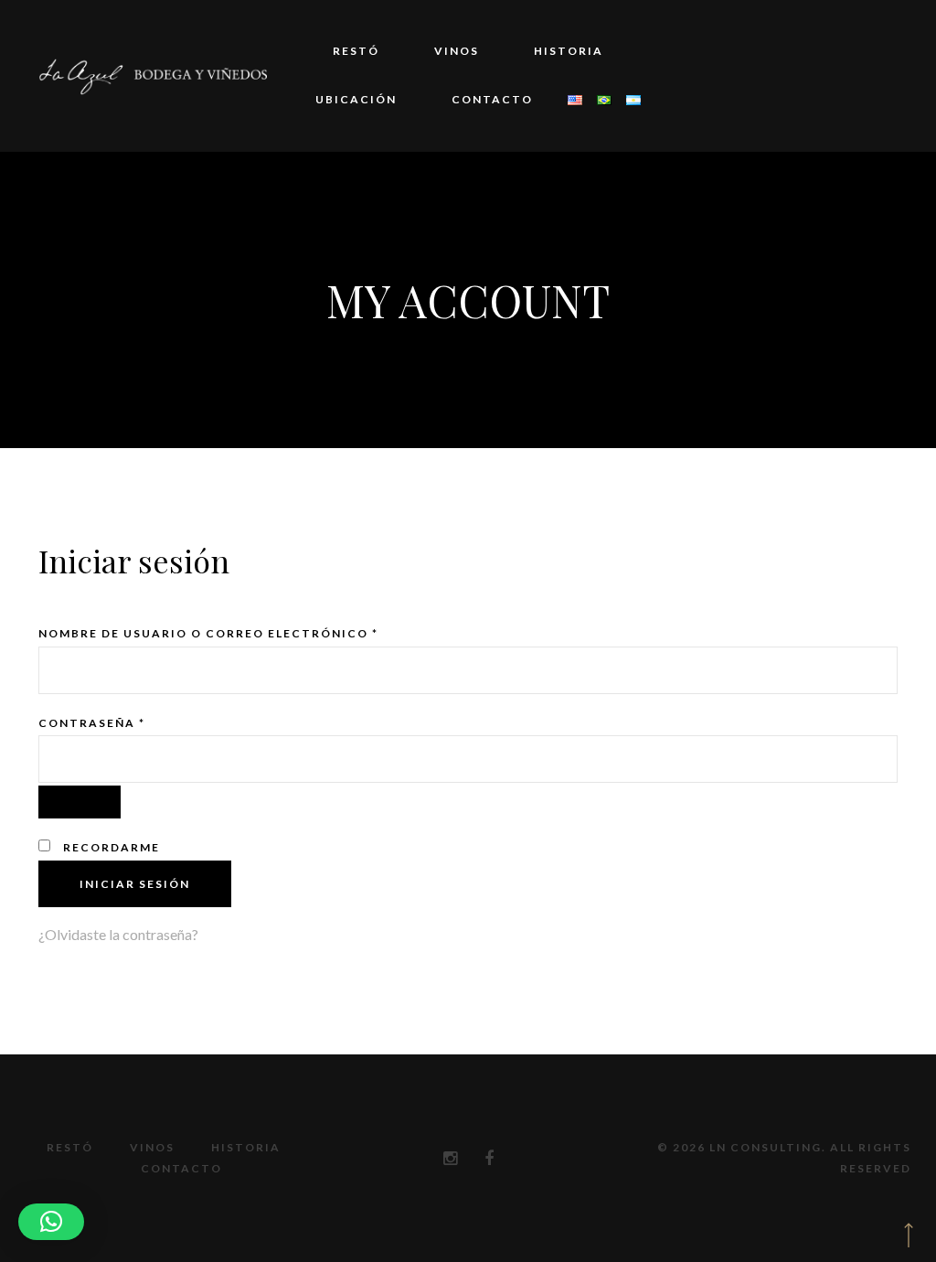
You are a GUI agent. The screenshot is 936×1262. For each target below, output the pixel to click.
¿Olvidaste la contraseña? (118, 934)
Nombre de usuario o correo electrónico (208, 633)
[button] (51, 1221)
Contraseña (91, 723)
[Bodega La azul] (152, 76)
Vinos (456, 51)
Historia (568, 51)
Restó (356, 51)
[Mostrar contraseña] (79, 802)
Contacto (492, 99)
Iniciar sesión (135, 884)
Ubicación (356, 99)
